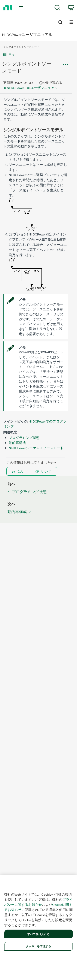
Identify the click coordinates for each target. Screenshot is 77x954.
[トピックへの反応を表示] (65, 64)
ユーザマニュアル (44, 87)
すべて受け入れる (38, 934)
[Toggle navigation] (21, 8)
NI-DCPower (15, 87)
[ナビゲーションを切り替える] (71, 22)
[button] (36, 54)
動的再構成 (17, 442)
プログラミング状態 (24, 437)
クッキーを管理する (38, 946)
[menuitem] (57, 8)
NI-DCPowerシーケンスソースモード (36, 447)
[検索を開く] (60, 22)
